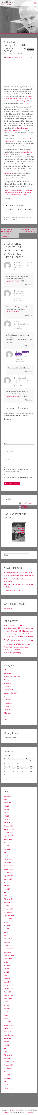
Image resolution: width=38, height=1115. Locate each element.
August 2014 (8, 919)
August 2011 (8, 1038)
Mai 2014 (7, 929)
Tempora (16, 649)
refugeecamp (30, 640)
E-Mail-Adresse (9, 451)
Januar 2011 (7, 1058)
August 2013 (8, 959)
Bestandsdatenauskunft (11, 628)
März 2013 (7, 975)
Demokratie (7, 686)
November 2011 (9, 1028)
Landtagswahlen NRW (11, 693)
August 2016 (8, 839)
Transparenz (7, 710)
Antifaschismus (8, 673)
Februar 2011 (8, 1055)
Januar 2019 (7, 803)
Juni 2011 (7, 1042)
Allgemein (7, 670)
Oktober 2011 (8, 1032)
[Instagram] (23, 505)
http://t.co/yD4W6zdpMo (13, 396)
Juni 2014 (7, 925)
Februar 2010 (8, 1088)
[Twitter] (22, 503)
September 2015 (9, 876)
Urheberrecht (8, 713)
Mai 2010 (7, 1078)
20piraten (11, 626)
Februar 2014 (8, 939)
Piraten (12, 640)
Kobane (8, 220)
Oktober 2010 (8, 1068)
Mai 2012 (7, 1008)
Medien (23, 217)
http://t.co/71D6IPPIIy (12, 311)
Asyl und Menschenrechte (13, 217)
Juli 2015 (6, 882)
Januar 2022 (7, 796)
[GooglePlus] (23, 507)
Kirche (31, 631)
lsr (27, 634)
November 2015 (9, 869)
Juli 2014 (6, 922)
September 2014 (9, 915)
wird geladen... (8, 608)
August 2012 (8, 998)
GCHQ (21, 630)
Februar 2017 (8, 819)
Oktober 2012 (8, 992)
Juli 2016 (6, 842)
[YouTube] (29, 503)
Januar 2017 (7, 823)
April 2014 (7, 932)
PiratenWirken (17, 640)
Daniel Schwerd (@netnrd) (24, 263)
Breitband (24, 628)
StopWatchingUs (25, 647)
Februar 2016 (8, 859)
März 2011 (7, 1052)
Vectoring (28, 650)
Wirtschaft (7, 716)
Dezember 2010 (9, 1062)
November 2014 (9, 909)
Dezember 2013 (9, 945)
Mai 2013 (7, 969)
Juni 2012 (7, 1005)
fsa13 (16, 631)
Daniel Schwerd (8, 2)
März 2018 (7, 806)
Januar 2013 (7, 982)
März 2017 (7, 816)
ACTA (18, 625)
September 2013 (9, 955)
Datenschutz (7, 683)
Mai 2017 (7, 809)
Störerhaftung (8, 650)
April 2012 (7, 1012)
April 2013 (7, 972)
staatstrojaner (27, 644)
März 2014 (7, 935)
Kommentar (8, 419)
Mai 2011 (7, 1045)
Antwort (29, 285)
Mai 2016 (7, 849)
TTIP (21, 650)
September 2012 (9, 995)
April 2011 (7, 1048)
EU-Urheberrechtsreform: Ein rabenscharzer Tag (19, 575)
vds (24, 650)
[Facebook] (23, 509)
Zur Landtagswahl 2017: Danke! (14, 590)
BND (20, 628)
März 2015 (7, 896)
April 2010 (7, 1081)
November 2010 (9, 1065)
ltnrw (29, 634)
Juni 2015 (7, 886)
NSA (6, 640)
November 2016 (9, 829)
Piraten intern (8, 703)
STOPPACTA (8, 647)
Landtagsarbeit (8, 690)
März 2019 (7, 799)
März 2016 (7, 856)
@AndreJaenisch (21, 378)
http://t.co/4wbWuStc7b (13, 281)
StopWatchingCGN (18, 647)
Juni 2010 (7, 1075)
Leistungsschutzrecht (17, 634)
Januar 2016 (7, 862)
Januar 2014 (7, 942)
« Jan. (5, 779)
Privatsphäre (7, 706)
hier (27, 103)
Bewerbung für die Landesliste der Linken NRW (19, 572)
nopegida (28, 636)
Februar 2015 (8, 899)
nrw (32, 636)
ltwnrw (6, 636)
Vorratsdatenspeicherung (12, 652)
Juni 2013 (7, 965)
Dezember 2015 (9, 866)
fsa (13, 631)
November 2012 (9, 988)
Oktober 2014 (8, 912)
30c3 (15, 625)
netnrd (21, 53)
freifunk (9, 631)
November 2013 (9, 949)
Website (6, 459)
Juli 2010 (6, 1071)
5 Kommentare (19, 220)
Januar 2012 (7, 1022)
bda (22, 625)
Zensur (6, 720)
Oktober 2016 (8, 832)
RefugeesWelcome (8, 644)
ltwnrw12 (11, 636)
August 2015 (8, 879)
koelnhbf (8, 634)
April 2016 (7, 852)
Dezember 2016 (9, 826)
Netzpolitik (29, 217)
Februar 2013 (8, 979)
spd (23, 644)
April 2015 (7, 892)
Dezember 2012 (9, 985)
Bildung (6, 680)
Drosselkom (30, 628)
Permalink (19, 270)
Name (6, 443)
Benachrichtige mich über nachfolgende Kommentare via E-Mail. (16, 470)
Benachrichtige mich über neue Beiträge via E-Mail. (18, 478)
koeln (5, 634)
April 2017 (7, 813)
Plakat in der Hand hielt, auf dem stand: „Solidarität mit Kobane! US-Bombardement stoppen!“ (18, 98)
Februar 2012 (8, 1018)
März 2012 (7, 1015)
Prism (23, 639)
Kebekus (26, 631)
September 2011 (9, 1035)
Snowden (18, 643)
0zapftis (6, 626)
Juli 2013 (6, 962)
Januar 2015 (7, 902)
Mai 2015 (7, 889)
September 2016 (9, 836)
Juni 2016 (7, 846)
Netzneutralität (20, 636)
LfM (25, 634)
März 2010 (7, 1085)
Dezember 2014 (9, 905)
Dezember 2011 (9, 1025)
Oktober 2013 (8, 952)
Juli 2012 (6, 1002)
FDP (5, 631)
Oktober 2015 (8, 872)
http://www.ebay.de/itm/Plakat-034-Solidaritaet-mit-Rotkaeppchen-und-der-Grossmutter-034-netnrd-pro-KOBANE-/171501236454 (18, 192)
